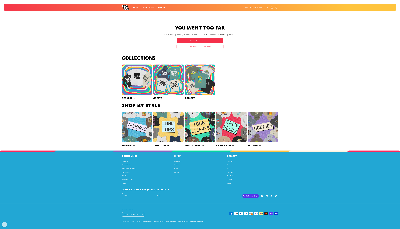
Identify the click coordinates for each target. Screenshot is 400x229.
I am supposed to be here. (200, 47)
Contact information (196, 221)
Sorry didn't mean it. (200, 41)
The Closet (126, 172)
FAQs (124, 183)
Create (157, 98)
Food (228, 168)
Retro (229, 183)
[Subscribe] (157, 195)
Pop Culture (231, 176)
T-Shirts (127, 145)
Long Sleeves (193, 145)
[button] (267, 7)
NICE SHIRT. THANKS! (134, 221)
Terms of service (171, 221)
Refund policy (147, 221)
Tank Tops (159, 145)
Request (127, 98)
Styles (176, 172)
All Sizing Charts (127, 179)
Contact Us (126, 165)
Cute (228, 165)
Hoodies (253, 145)
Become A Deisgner (129, 168)
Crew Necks (223, 145)
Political (229, 172)
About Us (125, 161)
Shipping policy (183, 221)
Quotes (229, 179)
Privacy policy (159, 221)
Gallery (190, 98)
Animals (229, 161)
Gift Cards (125, 176)
